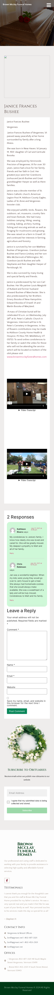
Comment (13, 629)
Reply (12, 553)
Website (11, 687)
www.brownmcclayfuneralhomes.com (27, 357)
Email (10, 676)
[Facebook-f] (7, 880)
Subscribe (27, 810)
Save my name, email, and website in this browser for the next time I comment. (26, 703)
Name (11, 665)
